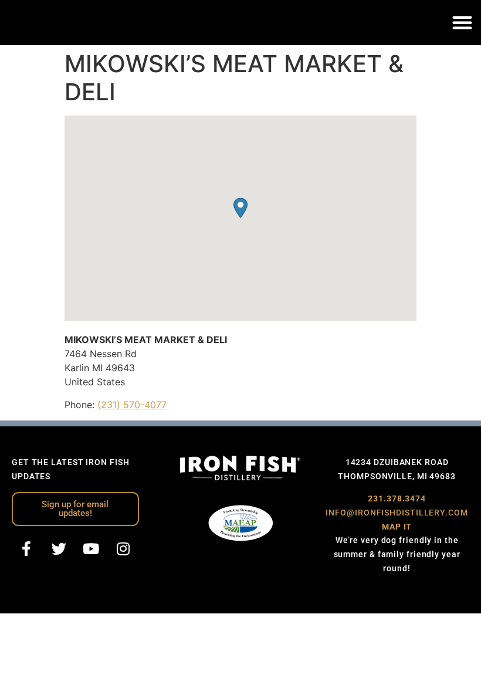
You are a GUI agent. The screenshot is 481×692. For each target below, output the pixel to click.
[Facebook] (26, 549)
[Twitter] (58, 549)
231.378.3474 (397, 498)
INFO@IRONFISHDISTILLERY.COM (397, 512)
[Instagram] (123, 549)
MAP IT (397, 526)
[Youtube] (91, 549)
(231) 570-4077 (132, 405)
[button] (462, 22)
